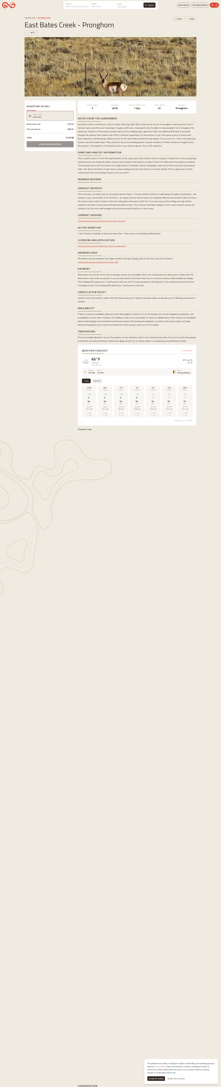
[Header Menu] (214, 5)
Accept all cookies (156, 1078)
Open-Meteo (187, 351)
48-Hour (97, 381)
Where (68, 3)
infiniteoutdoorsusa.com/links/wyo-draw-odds (98, 262)
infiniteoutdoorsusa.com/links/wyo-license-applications (102, 246)
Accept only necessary (176, 1078)
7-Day (86, 381)
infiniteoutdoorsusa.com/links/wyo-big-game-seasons (102, 220)
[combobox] (77, 6)
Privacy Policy (160, 1066)
